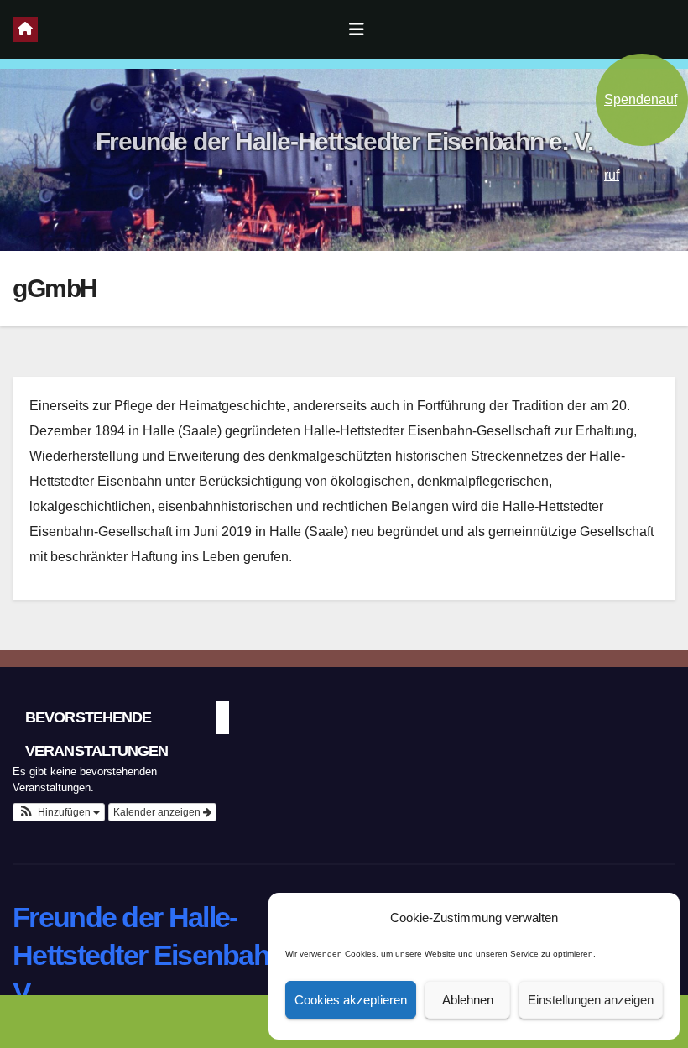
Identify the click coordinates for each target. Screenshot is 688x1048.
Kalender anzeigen (158, 812)
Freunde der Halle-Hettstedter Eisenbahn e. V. (344, 141)
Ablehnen (467, 1000)
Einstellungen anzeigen (591, 1000)
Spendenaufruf (640, 119)
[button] (58, 812)
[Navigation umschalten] (356, 29)
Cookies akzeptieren (350, 1000)
